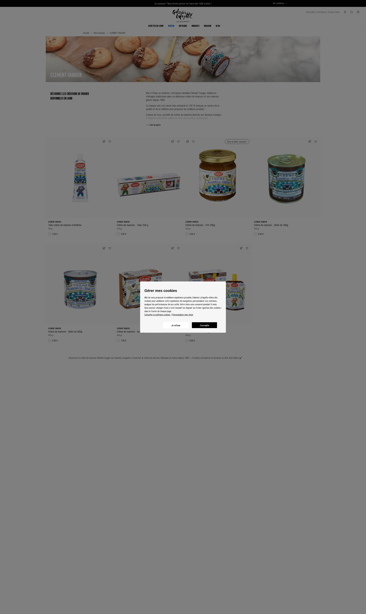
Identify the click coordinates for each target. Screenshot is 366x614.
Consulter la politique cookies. (157, 314)
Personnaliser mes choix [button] (182, 314)
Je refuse (175, 325)
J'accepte (204, 325)
